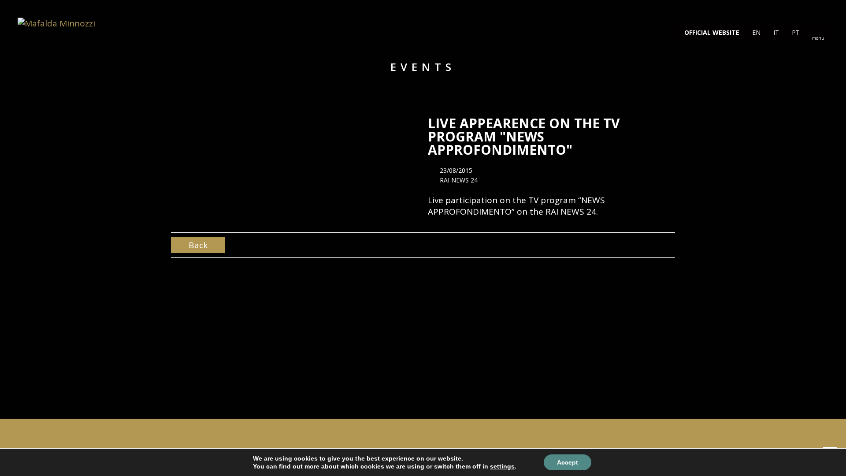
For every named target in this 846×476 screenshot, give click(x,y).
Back (198, 245)
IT (775, 32)
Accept (567, 462)
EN (755, 32)
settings (502, 466)
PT (795, 32)
